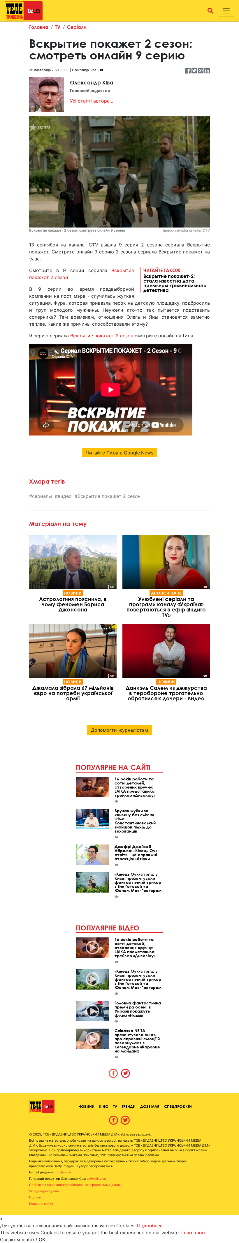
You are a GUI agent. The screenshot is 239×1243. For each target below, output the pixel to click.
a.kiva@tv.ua (96, 1179)
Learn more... (195, 1232)
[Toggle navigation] (226, 11)
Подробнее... (151, 1225)
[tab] (113, 1073)
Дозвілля (149, 1106)
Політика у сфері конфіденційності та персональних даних (75, 1185)
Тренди (129, 1106)
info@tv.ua (63, 1172)
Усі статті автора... (91, 101)
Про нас (35, 1197)
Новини (73, 592)
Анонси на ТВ (166, 592)
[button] (210, 11)
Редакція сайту (41, 1204)
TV (57, 27)
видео (65, 496)
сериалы (42, 496)
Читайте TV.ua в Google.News (119, 453)
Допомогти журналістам (119, 730)
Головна (38, 27)
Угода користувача (44, 1191)
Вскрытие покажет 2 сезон (101, 335)
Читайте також (174, 279)
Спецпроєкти (178, 1106)
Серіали (77, 27)
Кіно (103, 1106)
